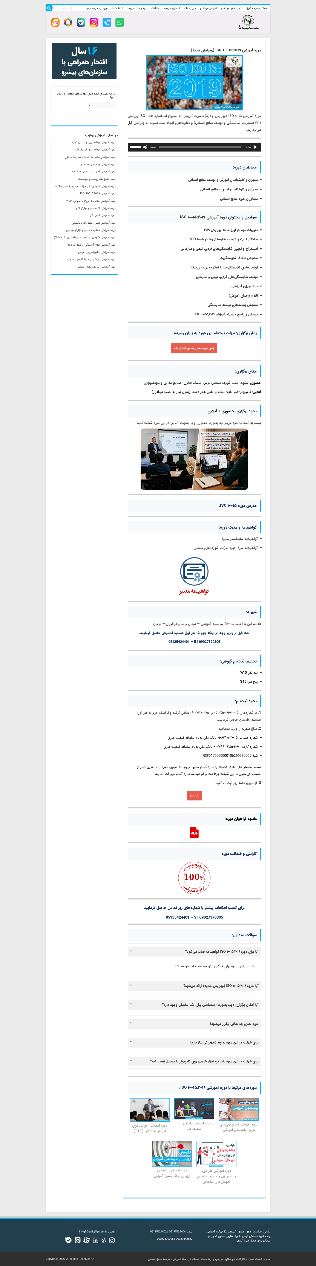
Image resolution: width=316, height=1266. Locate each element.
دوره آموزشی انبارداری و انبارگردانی (95, 208)
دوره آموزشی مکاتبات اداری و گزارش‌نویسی (90, 230)
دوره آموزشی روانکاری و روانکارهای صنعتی (91, 259)
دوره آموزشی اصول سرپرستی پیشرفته (93, 171)
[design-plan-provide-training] (216, 1153)
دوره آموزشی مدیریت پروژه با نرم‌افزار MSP (90, 201)
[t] (107, 22)
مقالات (155, 8)
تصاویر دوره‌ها (171, 8)
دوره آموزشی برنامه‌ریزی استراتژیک (95, 149)
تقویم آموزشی (208, 8)
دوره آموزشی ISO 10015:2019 (97, 193)
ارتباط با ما (118, 8)
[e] (55, 22)
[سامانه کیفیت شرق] (248, 21)
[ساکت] (145, 147)
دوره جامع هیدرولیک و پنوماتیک (96, 179)
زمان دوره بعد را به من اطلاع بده (194, 348)
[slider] (136, 147)
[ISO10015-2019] (194, 82)
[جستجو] (49, 8)
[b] (81, 22)
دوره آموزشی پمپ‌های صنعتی (98, 164)
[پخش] (255, 147)
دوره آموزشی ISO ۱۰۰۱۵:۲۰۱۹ (203, 217)
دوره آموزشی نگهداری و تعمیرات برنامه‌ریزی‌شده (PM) (84, 237)
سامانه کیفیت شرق (257, 8)
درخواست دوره (138, 8)
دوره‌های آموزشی (231, 8)
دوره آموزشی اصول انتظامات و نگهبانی (93, 223)
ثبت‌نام (194, 795)
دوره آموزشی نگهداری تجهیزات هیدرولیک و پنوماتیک (84, 186)
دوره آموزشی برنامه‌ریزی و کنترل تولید (93, 142)
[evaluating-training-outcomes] (172, 1153)
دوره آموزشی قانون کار (102, 215)
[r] (68, 22)
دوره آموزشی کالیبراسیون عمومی (96, 252)
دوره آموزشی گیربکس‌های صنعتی (96, 267)
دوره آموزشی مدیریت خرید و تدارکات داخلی (90, 157)
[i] (94, 22)
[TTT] (150, 1110)
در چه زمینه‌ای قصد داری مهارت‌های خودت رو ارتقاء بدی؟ (86, 95)
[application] (194, 147)
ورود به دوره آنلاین (96, 8)
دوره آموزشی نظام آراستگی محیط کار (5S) (90, 245)
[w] (119, 22)
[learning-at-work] (194, 1108)
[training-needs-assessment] (239, 1109)
